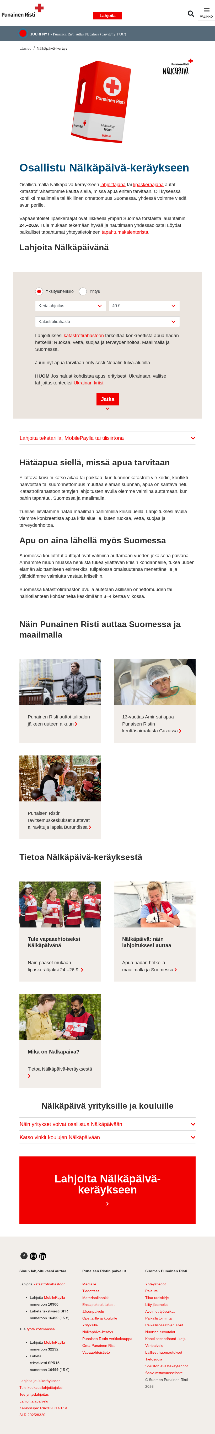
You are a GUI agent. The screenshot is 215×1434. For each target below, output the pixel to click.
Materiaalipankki (95, 1298)
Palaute (151, 1291)
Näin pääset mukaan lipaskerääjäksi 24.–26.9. (54, 966)
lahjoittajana (113, 184)
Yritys (94, 291)
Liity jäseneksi (156, 1304)
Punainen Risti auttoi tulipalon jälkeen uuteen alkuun (59, 720)
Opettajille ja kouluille (99, 1318)
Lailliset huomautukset (163, 1352)
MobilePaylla (54, 1297)
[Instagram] (33, 1256)
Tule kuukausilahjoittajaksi (40, 1387)
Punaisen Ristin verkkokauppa (107, 1339)
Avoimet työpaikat (160, 1311)
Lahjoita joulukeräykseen (40, 1381)
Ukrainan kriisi (88, 382)
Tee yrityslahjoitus (34, 1394)
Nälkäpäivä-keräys (52, 48)
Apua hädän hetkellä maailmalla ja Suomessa (147, 966)
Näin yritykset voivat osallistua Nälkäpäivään (72, 1124)
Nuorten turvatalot (160, 1332)
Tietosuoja (153, 1359)
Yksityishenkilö (60, 291)
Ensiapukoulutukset (98, 1304)
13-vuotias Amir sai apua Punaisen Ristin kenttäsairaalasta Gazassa (150, 723)
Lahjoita (108, 15)
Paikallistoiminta (158, 1318)
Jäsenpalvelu (93, 1311)
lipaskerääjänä (148, 184)
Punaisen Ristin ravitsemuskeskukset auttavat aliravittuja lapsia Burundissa (59, 820)
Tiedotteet (90, 1291)
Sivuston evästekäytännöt (166, 1366)
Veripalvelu (154, 1345)
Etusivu (25, 48)
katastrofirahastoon (84, 335)
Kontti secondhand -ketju (165, 1339)
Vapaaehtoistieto (96, 1352)
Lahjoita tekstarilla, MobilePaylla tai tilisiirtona (72, 438)
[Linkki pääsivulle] (25, 13)
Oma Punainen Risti (98, 1345)
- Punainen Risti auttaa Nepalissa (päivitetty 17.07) (78, 34)
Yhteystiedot (155, 1284)
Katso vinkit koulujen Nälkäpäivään (60, 1137)
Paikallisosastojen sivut (164, 1325)
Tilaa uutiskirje (157, 1298)
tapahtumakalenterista (125, 232)
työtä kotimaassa (41, 1329)
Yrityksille (90, 1325)
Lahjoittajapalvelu (33, 1401)
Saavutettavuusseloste (164, 1373)
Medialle (89, 1284)
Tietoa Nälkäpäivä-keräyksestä (60, 1069)
